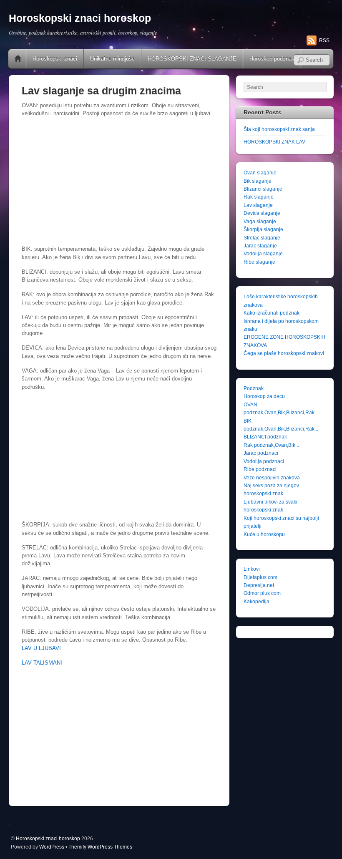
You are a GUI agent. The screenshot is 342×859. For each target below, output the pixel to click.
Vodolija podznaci (264, 461)
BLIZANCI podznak (265, 436)
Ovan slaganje (260, 172)
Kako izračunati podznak (271, 312)
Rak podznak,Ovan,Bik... (271, 445)
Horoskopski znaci (55, 58)
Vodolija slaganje (263, 253)
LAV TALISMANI (42, 663)
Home (18, 58)
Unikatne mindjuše (112, 58)
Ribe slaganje (259, 262)
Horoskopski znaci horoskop (48, 838)
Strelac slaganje (262, 237)
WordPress (51, 846)
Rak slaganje (259, 196)
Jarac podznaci (261, 453)
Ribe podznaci (260, 469)
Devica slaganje (262, 213)
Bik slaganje (258, 181)
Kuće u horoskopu (264, 534)
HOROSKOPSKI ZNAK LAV (274, 141)
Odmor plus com (262, 593)
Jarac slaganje (260, 245)
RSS (324, 40)
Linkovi (252, 569)
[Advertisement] (119, 182)
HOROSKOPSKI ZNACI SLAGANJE (192, 58)
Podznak (254, 388)
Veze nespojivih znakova (272, 477)
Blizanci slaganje (263, 188)
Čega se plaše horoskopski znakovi (284, 353)
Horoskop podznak (271, 58)
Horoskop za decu (264, 396)
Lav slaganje (258, 205)
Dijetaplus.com (260, 577)
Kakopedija (256, 601)
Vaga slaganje (260, 221)
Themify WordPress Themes (100, 846)
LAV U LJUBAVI (41, 648)
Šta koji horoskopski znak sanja (279, 129)
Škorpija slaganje (263, 229)
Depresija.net (259, 585)
